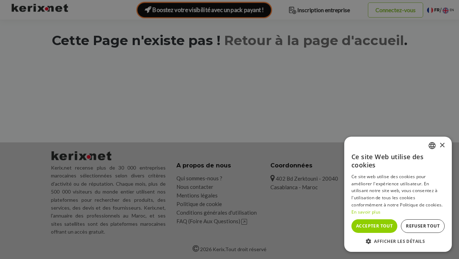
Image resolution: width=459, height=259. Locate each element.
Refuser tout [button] (423, 226)
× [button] (442, 145)
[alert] (229, 129)
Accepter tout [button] (374, 226)
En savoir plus (365, 212)
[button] (398, 241)
